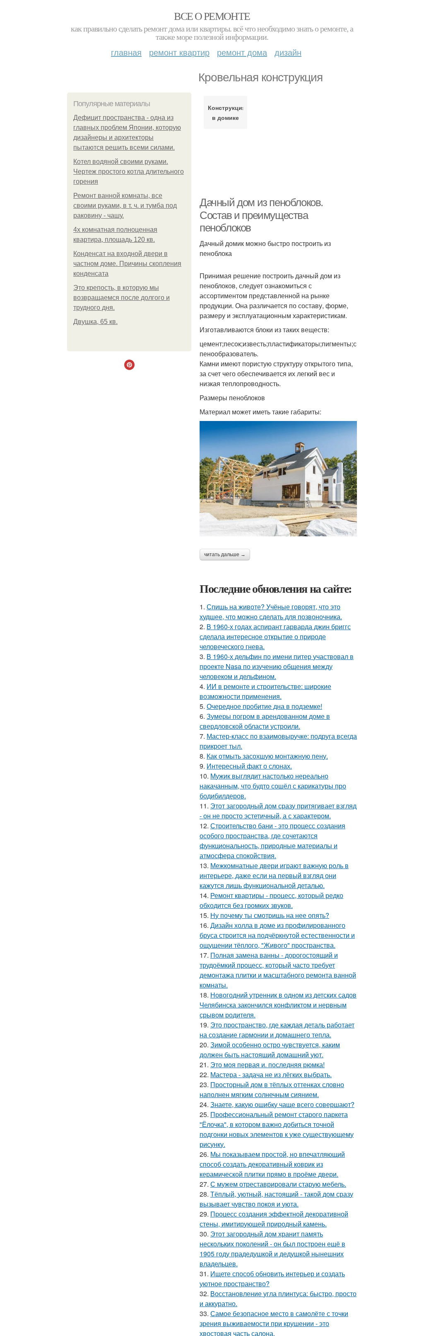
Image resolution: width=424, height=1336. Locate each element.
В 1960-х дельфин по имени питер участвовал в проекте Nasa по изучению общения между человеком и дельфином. (277, 666)
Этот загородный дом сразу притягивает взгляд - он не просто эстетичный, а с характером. (278, 810)
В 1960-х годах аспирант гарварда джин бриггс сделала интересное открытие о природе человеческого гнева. (275, 636)
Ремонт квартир (179, 52)
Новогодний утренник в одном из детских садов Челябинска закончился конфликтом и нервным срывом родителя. (278, 1005)
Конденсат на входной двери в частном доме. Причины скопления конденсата (127, 263)
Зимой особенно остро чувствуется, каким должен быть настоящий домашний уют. (270, 1049)
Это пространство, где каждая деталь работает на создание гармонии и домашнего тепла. (277, 1029)
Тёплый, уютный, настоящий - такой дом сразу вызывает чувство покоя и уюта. (276, 1199)
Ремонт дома (242, 52)
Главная (126, 52)
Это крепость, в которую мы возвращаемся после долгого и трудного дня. (121, 297)
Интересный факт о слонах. (249, 766)
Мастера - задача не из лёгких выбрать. (271, 1074)
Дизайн (288, 52)
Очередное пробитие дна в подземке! (264, 706)
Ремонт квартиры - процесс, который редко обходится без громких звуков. (271, 900)
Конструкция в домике (225, 112)
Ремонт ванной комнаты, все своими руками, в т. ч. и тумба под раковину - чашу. (125, 205)
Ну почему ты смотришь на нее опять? (269, 915)
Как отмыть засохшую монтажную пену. (267, 756)
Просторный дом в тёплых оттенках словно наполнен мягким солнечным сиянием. (272, 1089)
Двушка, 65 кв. (95, 321)
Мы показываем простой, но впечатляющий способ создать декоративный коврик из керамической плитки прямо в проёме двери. (272, 1164)
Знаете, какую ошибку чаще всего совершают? (282, 1104)
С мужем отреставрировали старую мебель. (278, 1184)
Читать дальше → (225, 554)
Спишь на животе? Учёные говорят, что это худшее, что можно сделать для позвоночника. (271, 611)
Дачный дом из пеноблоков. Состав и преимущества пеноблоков (261, 215)
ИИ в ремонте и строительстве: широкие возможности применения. (265, 691)
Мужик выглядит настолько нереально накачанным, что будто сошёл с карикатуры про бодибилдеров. (273, 786)
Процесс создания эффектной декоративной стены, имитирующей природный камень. (274, 1219)
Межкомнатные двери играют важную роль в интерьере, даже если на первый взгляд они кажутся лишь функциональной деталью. (274, 875)
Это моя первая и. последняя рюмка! (267, 1064)
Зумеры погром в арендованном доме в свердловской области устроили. (265, 721)
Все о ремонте (212, 16)
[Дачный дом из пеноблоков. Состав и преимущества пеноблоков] (278, 478)
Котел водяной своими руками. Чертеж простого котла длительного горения (128, 171)
